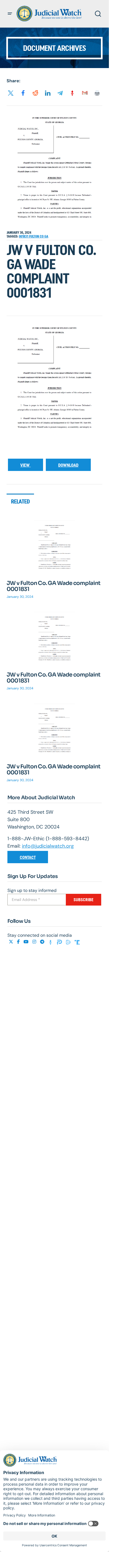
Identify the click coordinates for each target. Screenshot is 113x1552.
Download (68, 465)
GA (46, 236)
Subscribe (84, 899)
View (25, 465)
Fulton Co (36, 236)
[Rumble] (68, 942)
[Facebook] (19, 942)
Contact (28, 857)
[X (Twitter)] (11, 942)
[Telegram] (43, 942)
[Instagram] (35, 942)
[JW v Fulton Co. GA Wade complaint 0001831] (54, 547)
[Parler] (60, 942)
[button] (10, 13)
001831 (24, 236)
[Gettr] (51, 942)
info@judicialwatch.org (48, 846)
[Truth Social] (77, 942)
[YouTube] (26, 942)
